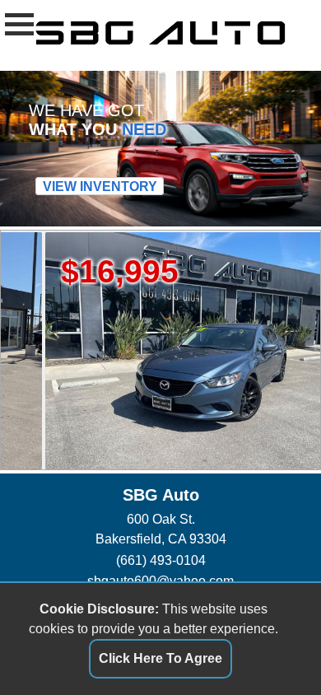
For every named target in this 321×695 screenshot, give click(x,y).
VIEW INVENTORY (100, 187)
